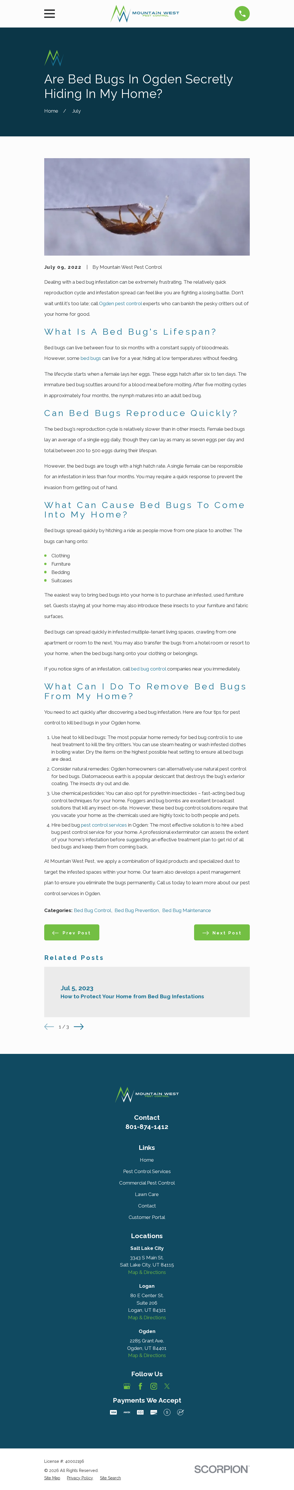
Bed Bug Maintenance (186, 910)
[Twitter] (167, 1386)
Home (147, 1160)
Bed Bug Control (92, 910)
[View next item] (79, 1027)
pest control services (104, 825)
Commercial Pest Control (147, 1183)
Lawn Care (147, 1194)
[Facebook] (140, 1386)
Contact (147, 1206)
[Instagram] (153, 1386)
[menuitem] (52, 1478)
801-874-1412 (146, 1126)
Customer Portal (147, 1217)
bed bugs (91, 358)
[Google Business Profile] (126, 1386)
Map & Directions (147, 1272)
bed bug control (148, 669)
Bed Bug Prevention (137, 910)
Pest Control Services (147, 1171)
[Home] (144, 14)
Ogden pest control (120, 303)
